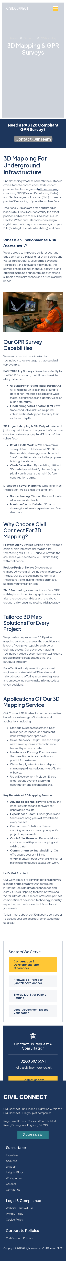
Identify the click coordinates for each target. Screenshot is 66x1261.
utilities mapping (48, 189)
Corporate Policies (22, 1230)
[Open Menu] (55, 8)
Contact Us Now (33, 1080)
